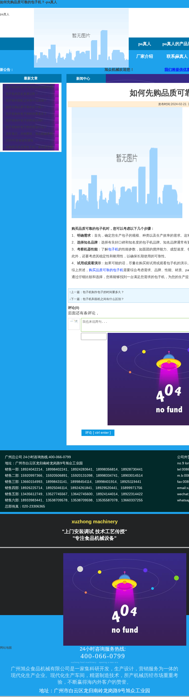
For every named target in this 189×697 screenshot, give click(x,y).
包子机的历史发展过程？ (22, 93)
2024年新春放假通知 (19, 140)
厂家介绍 (144, 56)
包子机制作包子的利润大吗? (24, 120)
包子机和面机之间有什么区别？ (26, 100)
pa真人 (4, 14)
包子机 (113, 249)
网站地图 (6, 647)
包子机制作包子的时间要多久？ (26, 113)
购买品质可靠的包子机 (106, 270)
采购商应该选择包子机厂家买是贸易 (29, 147)
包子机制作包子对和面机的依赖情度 (29, 87)
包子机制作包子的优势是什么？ (26, 127)
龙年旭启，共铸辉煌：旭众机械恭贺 (29, 133)
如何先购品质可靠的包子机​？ (25, 107)
